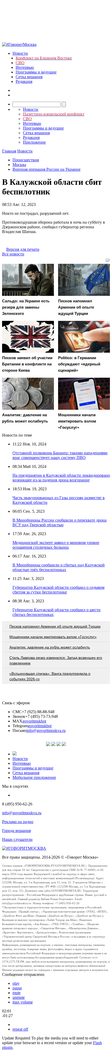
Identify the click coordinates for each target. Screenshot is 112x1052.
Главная (9, 151)
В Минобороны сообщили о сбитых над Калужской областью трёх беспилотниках (59, 567)
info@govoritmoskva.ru (46, 730)
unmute (19, 997)
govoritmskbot (34, 721)
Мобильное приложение (34, 777)
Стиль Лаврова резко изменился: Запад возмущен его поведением (55, 660)
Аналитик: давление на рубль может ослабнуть (49, 647)
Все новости (13, 254)
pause (17, 988)
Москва (19, 164)
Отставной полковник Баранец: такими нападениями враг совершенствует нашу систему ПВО (60, 455)
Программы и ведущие (36, 72)
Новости (20, 53)
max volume (23, 1002)
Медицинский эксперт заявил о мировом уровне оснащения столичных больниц (56, 544)
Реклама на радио (17, 821)
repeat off (20, 1029)
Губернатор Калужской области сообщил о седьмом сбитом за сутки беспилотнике (58, 589)
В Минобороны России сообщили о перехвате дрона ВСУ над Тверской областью (60, 522)
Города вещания (16, 830)
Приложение (34, 142)
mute (17, 992)
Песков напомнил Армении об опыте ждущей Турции (55, 626)
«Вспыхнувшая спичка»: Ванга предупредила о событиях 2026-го (49, 676)
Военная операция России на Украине (46, 169)
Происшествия (26, 160)
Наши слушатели (17, 839)
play (16, 983)
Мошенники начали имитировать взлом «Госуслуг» (53, 637)
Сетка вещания (29, 77)
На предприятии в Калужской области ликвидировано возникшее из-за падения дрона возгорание (61, 477)
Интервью (25, 67)
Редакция (24, 81)
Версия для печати (22, 249)
